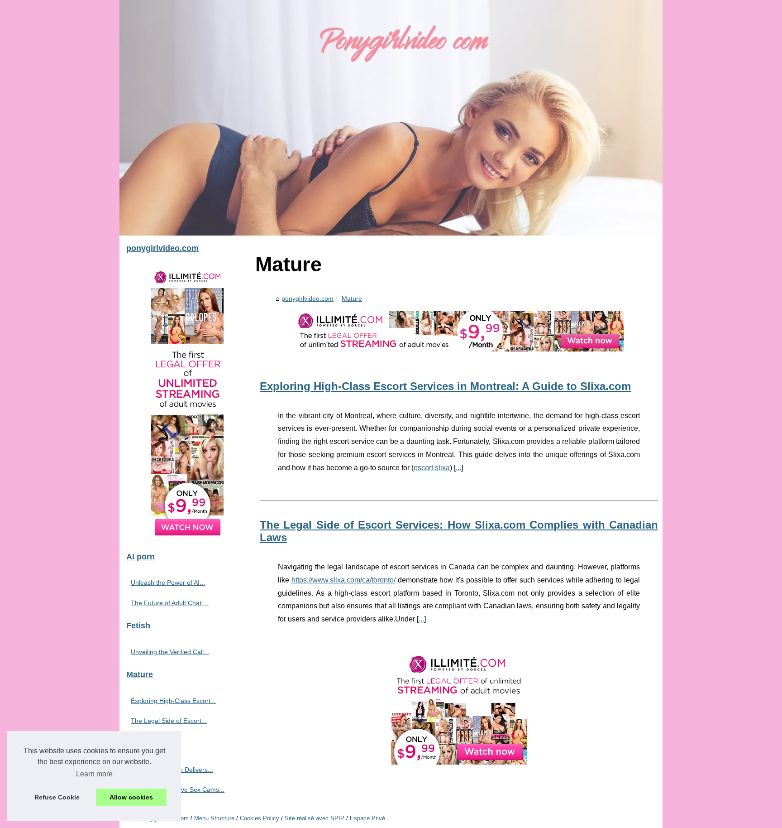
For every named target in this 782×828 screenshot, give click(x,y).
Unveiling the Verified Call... (170, 651)
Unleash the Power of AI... (168, 582)
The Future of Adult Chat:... (170, 603)
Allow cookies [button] (131, 797)
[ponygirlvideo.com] (391, 118)
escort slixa (432, 468)
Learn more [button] (94, 774)
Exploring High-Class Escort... (173, 700)
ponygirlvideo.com (307, 298)
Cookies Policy (259, 818)
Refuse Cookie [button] (57, 797)
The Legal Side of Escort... (169, 720)
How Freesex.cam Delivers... (172, 769)
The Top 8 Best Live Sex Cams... (177, 789)
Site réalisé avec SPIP (314, 818)
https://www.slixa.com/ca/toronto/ (343, 580)
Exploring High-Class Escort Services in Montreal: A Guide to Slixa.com (445, 386)
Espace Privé (367, 818)
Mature (352, 298)
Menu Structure (214, 818)
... (458, 468)
